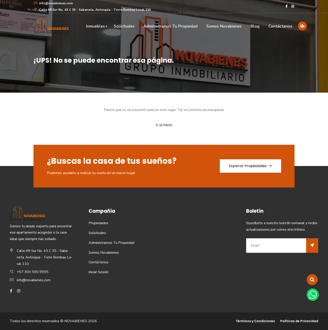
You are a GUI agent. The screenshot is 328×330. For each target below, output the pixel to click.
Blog (255, 26)
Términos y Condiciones (255, 321)
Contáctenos (280, 26)
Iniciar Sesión (98, 272)
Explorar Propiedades (248, 165)
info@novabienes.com (55, 3)
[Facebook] (286, 6)
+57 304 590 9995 (32, 271)
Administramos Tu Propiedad (170, 26)
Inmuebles (95, 26)
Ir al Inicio (164, 125)
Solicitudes (124, 26)
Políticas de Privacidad (299, 321)
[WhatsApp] (312, 294)
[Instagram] (293, 6)
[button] (312, 279)
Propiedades (98, 223)
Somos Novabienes (224, 26)
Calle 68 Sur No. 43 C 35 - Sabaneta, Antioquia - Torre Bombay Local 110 (94, 10)
